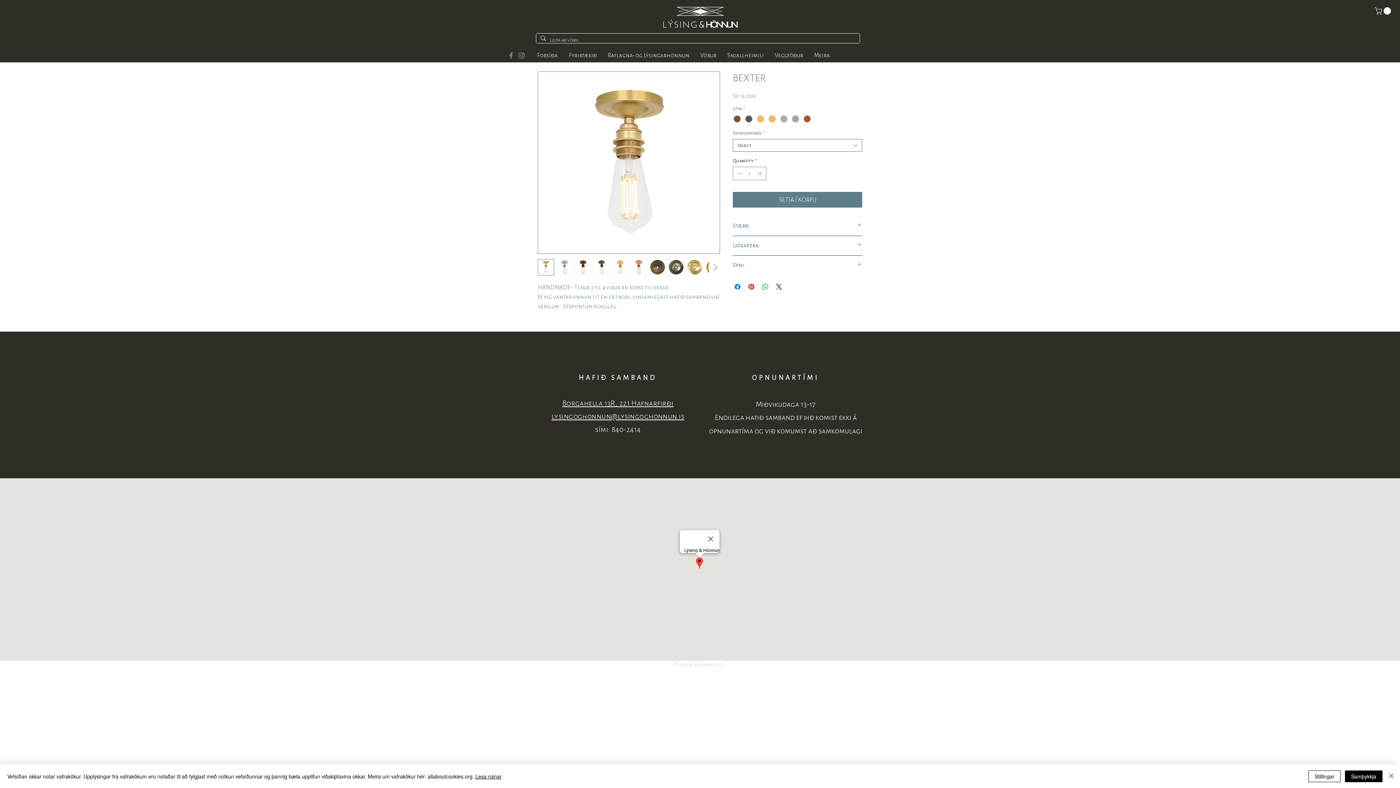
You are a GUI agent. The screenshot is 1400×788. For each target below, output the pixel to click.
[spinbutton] (749, 173)
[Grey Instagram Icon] (522, 55)
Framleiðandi (749, 133)
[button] (1384, 11)
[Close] (1391, 776)
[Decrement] (738, 173)
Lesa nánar (488, 776)
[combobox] (797, 145)
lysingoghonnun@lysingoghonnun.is (618, 416)
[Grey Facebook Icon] (511, 55)
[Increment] (760, 173)
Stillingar (1324, 776)
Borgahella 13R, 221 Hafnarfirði (618, 403)
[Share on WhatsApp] (765, 286)
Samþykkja (1363, 776)
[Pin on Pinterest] (751, 286)
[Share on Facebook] (737, 286)
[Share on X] (779, 286)
